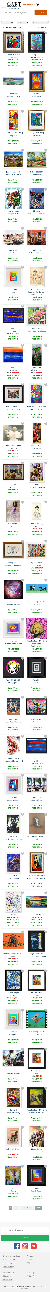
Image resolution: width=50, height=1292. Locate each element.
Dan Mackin (13, 94)
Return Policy (7, 1279)
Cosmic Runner (36, 1191)
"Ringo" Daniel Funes (13, 445)
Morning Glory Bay (13, 96)
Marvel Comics (13, 211)
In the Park (37, 175)
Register (26, 4)
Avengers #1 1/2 (13, 214)
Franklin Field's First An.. (13, 175)
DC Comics (37, 211)
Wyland (36, 55)
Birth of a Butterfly (36, 370)
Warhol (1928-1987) (13, 680)
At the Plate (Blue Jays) (13, 722)
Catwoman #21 (13, 878)
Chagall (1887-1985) (37, 133)
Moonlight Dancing (13, 1113)
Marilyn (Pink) (13, 683)
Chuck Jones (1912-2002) (36, 602)
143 (31, 1207)
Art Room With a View (36, 253)
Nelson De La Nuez (13, 406)
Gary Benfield (13, 524)
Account (30, 1256)
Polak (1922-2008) (36, 172)
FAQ (28, 1263)
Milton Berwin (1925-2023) (36, 836)
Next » (38, 1207)
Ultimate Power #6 (13, 1074)
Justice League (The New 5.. (37, 214)
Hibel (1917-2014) (37, 289)
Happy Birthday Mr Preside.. (36, 956)
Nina (36, 526)
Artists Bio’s (32, 1276)
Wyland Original (36, 563)
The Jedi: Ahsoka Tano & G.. (13, 839)
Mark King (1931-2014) (13, 1149)
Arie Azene (13, 250)
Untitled (13, 253)
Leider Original (36, 993)
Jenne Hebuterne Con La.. (36, 878)
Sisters (13, 57)
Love (13, 292)
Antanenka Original (37, 914)
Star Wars (13, 836)
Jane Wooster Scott (13, 172)
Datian (13, 484)
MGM (13, 956)
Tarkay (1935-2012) (13, 55)
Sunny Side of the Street (37, 331)
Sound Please (37, 1034)
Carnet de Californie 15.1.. (13, 565)
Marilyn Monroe (36, 644)
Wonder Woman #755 (37, 487)
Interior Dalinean (36, 800)
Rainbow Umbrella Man (13, 644)
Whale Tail (13, 370)
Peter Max (36, 94)
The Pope (13, 448)
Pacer (13, 1152)
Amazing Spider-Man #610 (13, 761)
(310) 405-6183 (13, 8)
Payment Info (8, 1272)
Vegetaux (13, 135)
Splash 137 (37, 565)
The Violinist (36, 448)
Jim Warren (37, 367)
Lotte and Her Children (36, 292)
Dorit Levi (13, 1110)
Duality (13, 1191)
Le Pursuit (36, 605)
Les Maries (37, 135)
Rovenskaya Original (36, 719)
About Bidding (8, 1266)
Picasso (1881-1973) (13, 563)
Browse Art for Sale (11, 1259)
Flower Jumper (13, 1034)
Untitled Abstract (37, 57)
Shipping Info (7, 1276)
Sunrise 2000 (36, 96)
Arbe (13, 1188)
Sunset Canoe (36, 917)
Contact (30, 1259)
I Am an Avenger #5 (37, 1152)
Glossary (30, 1272)
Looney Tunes (13, 719)
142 (26, 1207)
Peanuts (13, 602)
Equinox (13, 487)
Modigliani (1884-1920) (37, 875)
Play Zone (36, 722)
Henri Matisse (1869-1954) (13, 133)
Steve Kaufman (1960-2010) (37, 641)
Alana (13, 526)
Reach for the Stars (13, 605)
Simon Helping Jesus (36, 1113)
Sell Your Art (8, 1263)
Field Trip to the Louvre (13, 409)
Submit (25, 1238)
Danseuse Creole (36, 409)
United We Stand (13, 800)
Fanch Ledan (36, 250)
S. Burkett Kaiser (37, 328)
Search (41, 12)
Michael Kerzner (37, 445)
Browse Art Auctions (11, 1256)
